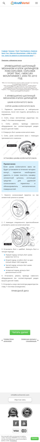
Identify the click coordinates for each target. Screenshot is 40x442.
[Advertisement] (20, 27)
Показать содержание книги (12, 60)
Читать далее (20, 332)
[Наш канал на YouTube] (24, 423)
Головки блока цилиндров (9, 340)
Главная (4, 51)
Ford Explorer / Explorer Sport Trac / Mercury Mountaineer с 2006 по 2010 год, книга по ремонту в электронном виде (19, 53)
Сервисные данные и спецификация (28, 340)
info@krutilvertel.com (20, 395)
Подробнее (13, 440)
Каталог (12, 51)
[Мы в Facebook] (16, 423)
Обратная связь (20, 400)
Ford (17, 51)
